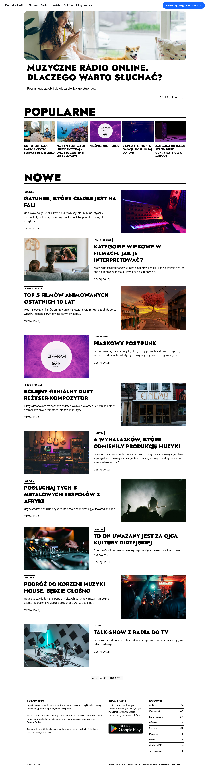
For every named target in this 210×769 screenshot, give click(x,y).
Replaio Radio (15, 5)
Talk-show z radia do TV (131, 632)
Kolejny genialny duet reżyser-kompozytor (58, 395)
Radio (44, 5)
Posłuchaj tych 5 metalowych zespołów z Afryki (62, 494)
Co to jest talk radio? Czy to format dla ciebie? (39, 149)
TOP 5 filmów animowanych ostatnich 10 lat (66, 298)
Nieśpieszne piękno (105, 146)
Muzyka (33, 5)
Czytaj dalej (32, 228)
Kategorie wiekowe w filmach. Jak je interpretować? (127, 253)
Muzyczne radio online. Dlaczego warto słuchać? (95, 72)
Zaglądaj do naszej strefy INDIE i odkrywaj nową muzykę (170, 151)
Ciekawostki (155, 711)
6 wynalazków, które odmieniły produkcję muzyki (137, 443)
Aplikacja (153, 705)
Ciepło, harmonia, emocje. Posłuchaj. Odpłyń (137, 149)
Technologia (155, 751)
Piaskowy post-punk (125, 343)
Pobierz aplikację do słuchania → (183, 5)
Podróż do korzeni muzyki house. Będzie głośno (64, 587)
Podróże (68, 5)
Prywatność (150, 764)
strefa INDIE (102, 336)
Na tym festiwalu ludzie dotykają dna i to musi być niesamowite (71, 151)
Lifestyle (55, 5)
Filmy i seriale (84, 5)
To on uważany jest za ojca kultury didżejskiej (136, 539)
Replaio (176, 764)
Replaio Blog (117, 764)
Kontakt (164, 764)
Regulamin (134, 764)
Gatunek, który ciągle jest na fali (70, 202)
